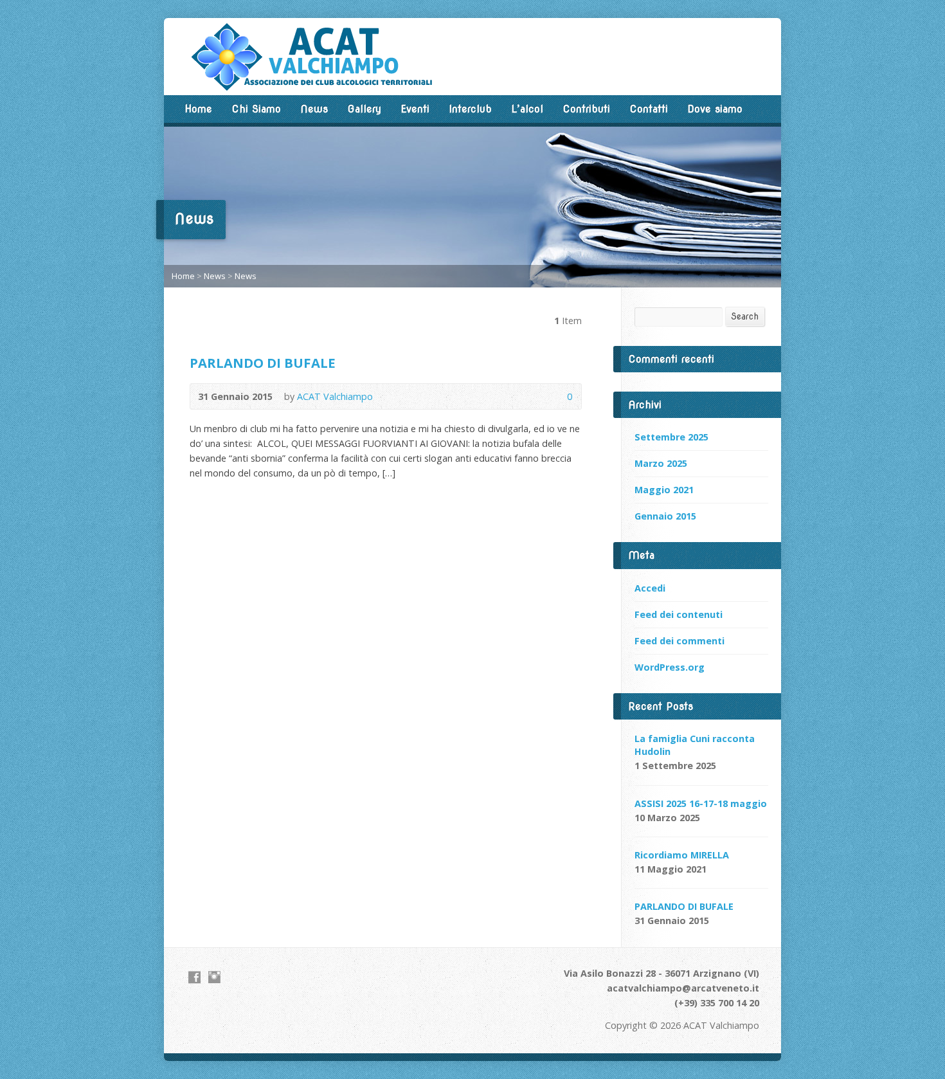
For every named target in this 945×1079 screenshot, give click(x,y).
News (314, 109)
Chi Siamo (256, 109)
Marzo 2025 (660, 463)
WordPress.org (669, 667)
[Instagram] (214, 977)
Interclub (470, 109)
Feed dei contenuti (678, 614)
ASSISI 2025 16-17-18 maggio (700, 803)
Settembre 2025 (671, 437)
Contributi (586, 109)
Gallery (364, 109)
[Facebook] (194, 977)
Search (745, 316)
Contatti (648, 109)
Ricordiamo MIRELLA (681, 855)
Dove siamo (714, 109)
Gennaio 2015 (665, 516)
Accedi (649, 588)
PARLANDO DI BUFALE (263, 363)
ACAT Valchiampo (335, 396)
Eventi (415, 109)
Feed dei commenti (679, 641)
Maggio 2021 (664, 490)
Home (198, 109)
